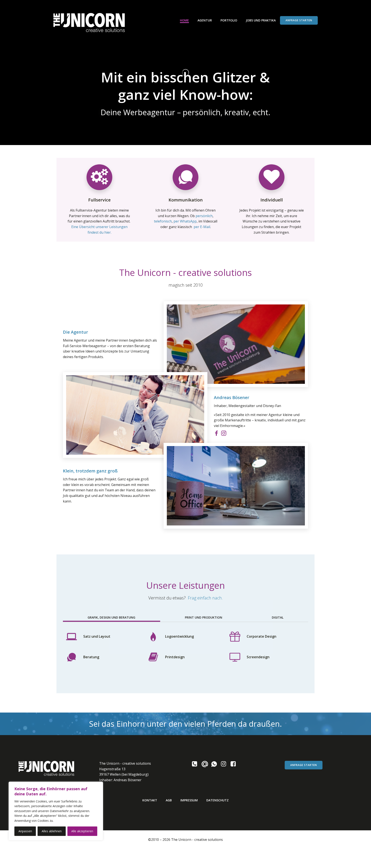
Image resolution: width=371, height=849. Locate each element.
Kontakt (149, 800)
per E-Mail (202, 226)
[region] (56, 811)
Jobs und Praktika (261, 20)
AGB (169, 800)
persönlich (204, 215)
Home (184, 20)
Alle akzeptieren (82, 831)
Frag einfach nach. (205, 598)
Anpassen (25, 831)
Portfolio (228, 20)
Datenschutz (217, 800)
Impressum (189, 800)
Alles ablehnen (52, 831)
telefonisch (163, 221)
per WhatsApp (185, 221)
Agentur (205, 20)
